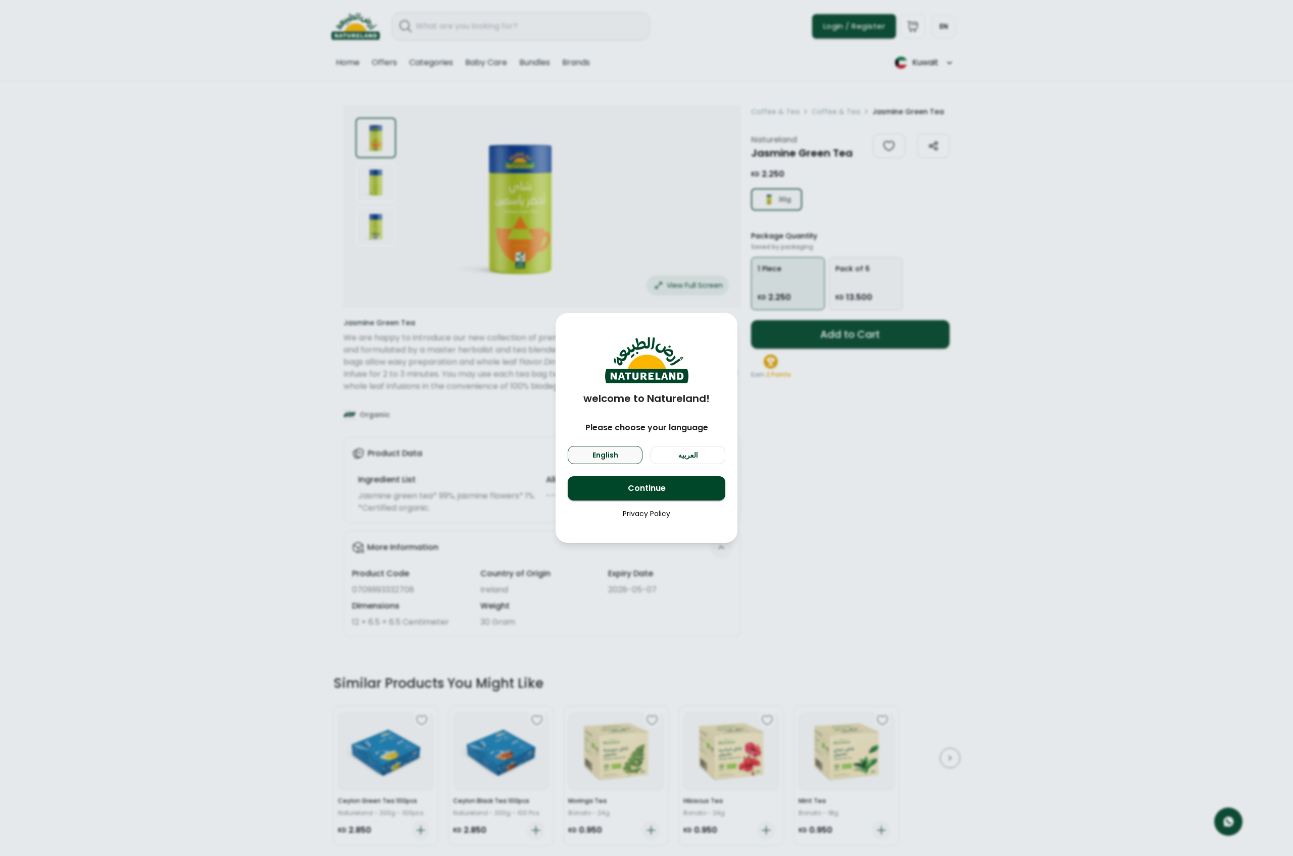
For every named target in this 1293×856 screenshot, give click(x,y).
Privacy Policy (646, 514)
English (605, 455)
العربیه (688, 455)
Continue (647, 488)
